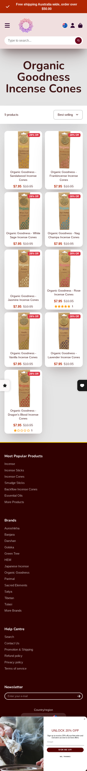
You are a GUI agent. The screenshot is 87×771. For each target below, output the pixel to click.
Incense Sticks (14, 470)
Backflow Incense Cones (20, 489)
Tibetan (9, 598)
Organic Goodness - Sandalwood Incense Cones (23, 160)
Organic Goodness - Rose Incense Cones (64, 280)
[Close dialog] (84, 719)
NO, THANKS (65, 756)
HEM (7, 559)
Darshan (10, 540)
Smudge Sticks (14, 483)
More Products (14, 502)
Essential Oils (13, 495)
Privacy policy (13, 662)
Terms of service (15, 668)
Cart (80, 25)
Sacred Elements (15, 585)
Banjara (9, 534)
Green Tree (11, 553)
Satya (8, 591)
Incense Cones (14, 476)
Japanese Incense (16, 566)
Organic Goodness (17, 572)
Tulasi (8, 604)
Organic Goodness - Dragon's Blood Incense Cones (23, 402)
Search (9, 636)
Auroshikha (11, 528)
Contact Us (11, 643)
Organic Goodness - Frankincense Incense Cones (64, 160)
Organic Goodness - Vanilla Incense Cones (23, 339)
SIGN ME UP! (65, 750)
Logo (26, 25)
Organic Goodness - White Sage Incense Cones (23, 219)
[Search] (78, 40)
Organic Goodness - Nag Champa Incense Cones (64, 219)
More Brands (13, 610)
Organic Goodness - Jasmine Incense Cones (23, 280)
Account (72, 25)
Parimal (9, 578)
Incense (9, 464)
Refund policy (13, 655)
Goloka (9, 547)
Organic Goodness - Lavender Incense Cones (64, 339)
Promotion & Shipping (18, 649)
